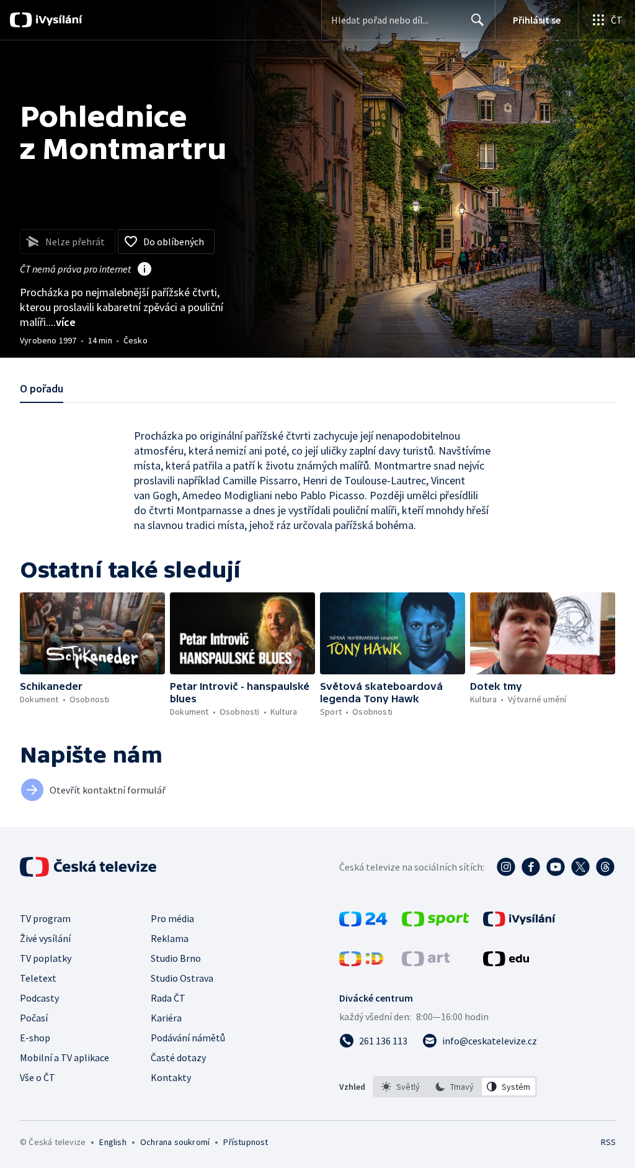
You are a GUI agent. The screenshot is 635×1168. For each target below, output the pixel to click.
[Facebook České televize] (531, 867)
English (112, 1142)
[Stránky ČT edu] (506, 962)
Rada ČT (168, 998)
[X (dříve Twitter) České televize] (580, 867)
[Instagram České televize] (506, 867)
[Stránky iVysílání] (519, 923)
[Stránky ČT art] (426, 962)
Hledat (477, 19)
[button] (92, 633)
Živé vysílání (45, 938)
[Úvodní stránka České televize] (89, 867)
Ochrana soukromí (175, 1142)
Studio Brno (176, 958)
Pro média (172, 918)
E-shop (35, 1037)
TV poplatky (45, 958)
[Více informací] (144, 270)
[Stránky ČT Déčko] (361, 962)
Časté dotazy (178, 1057)
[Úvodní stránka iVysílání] (57, 19)
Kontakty (171, 1077)
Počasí (34, 1018)
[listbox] (455, 1086)
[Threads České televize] (605, 867)
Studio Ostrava (182, 978)
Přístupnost (245, 1142)
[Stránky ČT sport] (435, 923)
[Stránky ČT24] (363, 923)
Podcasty (39, 998)
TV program (45, 918)
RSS (608, 1142)
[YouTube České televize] (556, 867)
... (62, 322)
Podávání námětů (188, 1037)
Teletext (38, 978)
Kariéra (166, 1018)
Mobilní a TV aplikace (64, 1057)
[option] (401, 1086)
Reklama (170, 938)
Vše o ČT (37, 1077)
